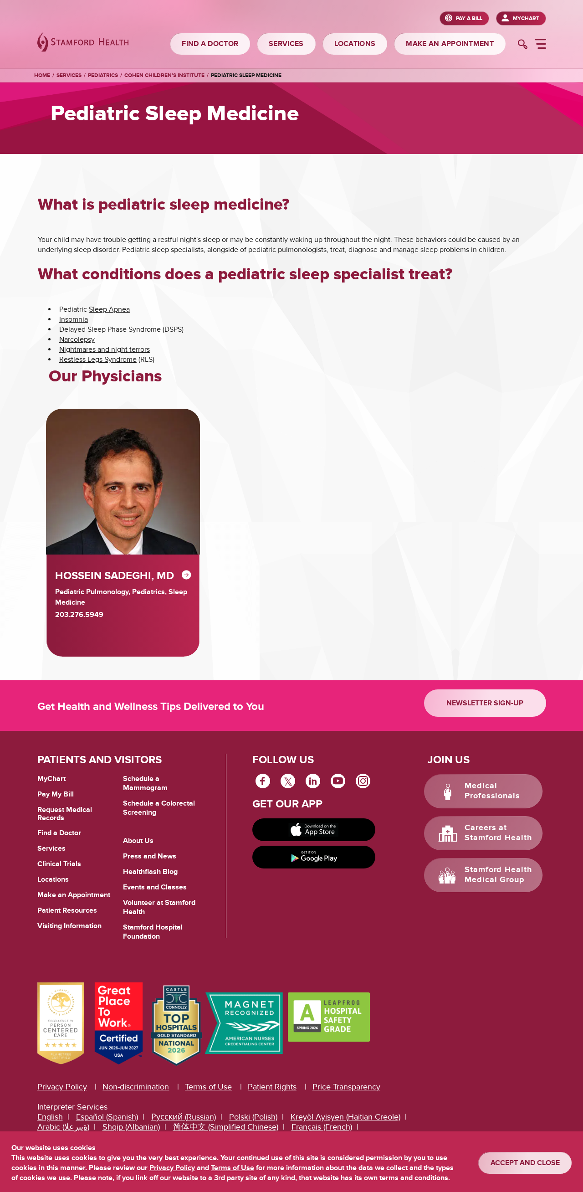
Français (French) (322, 1127)
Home (42, 75)
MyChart (526, 18)
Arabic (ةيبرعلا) (63, 1127)
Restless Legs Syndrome (98, 359)
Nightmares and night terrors (104, 349)
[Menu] (540, 45)
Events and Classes (155, 887)
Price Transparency (346, 1087)
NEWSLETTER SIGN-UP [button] (484, 703)
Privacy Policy (62, 1087)
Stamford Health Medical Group (498, 875)
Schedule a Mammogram (145, 783)
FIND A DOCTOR (210, 43)
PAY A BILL (469, 18)
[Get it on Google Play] (313, 857)
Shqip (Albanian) (131, 1127)
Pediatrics (103, 75)
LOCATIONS (355, 43)
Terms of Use (208, 1087)
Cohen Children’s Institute (164, 75)
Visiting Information (69, 925)
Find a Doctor (59, 832)
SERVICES (286, 43)
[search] (522, 45)
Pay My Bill (55, 794)
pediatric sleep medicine (246, 75)
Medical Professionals (492, 791)
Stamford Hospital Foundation (153, 932)
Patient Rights (272, 1087)
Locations (53, 879)
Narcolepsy (77, 339)
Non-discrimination (135, 1087)
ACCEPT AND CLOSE (525, 1162)
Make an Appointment (73, 894)
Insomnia (73, 319)
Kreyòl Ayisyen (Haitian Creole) (345, 1117)
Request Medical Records (64, 814)
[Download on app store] (313, 829)
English (50, 1117)
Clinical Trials (59, 863)
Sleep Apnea (109, 309)
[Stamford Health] (82, 43)
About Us (138, 840)
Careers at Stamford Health (498, 833)
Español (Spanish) (107, 1117)
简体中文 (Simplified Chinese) (225, 1127)
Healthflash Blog (150, 871)
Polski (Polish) (253, 1117)
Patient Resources (67, 910)
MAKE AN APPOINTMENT (450, 43)
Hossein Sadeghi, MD (114, 575)
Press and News (149, 856)
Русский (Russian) (183, 1117)
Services (69, 75)
